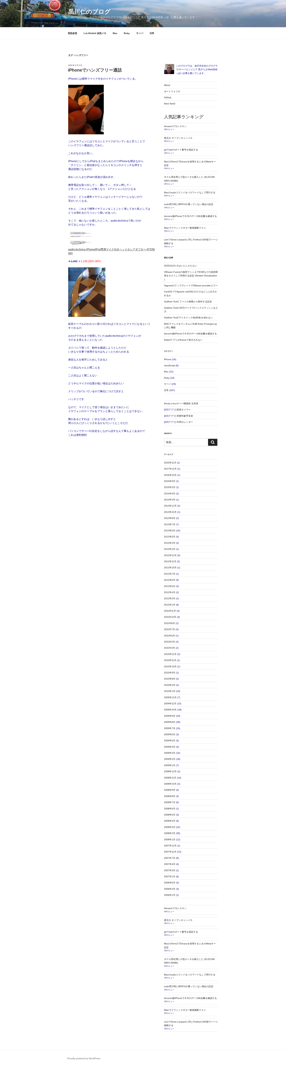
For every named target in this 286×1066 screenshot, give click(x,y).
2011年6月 (169, 635)
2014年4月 (169, 493)
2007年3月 (169, 870)
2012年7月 (169, 573)
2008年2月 (169, 833)
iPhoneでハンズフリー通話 (95, 70)
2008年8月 (169, 796)
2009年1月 (169, 765)
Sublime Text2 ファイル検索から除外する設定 (188, 301)
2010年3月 (169, 685)
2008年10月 (170, 783)
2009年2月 (169, 759)
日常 (152, 33)
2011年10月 (170, 617)
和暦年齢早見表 (185, 416)
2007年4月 (169, 864)
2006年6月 (169, 882)
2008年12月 (170, 771)
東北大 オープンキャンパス (178, 138)
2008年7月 (169, 802)
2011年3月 (169, 648)
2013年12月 (170, 505)
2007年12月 (170, 845)
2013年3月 (169, 543)
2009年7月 (169, 728)
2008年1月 (169, 839)
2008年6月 (169, 808)
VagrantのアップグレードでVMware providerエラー (191, 285)
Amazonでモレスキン (175, 126)
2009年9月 (169, 716)
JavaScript (169, 365)
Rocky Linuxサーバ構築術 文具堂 (181, 403)
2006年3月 (169, 889)
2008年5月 (169, 814)
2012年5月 (169, 586)
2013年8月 (169, 518)
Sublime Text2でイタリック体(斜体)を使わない (188, 317)
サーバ (139, 33)
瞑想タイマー (184, 409)
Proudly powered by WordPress (83, 1058)
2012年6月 (169, 580)
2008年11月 (170, 777)
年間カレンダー (185, 422)
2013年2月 (169, 549)
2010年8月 (169, 678)
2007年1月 (169, 876)
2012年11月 (170, 561)
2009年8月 (169, 722)
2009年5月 (169, 740)
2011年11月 (170, 610)
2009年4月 (169, 746)
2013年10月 (170, 512)
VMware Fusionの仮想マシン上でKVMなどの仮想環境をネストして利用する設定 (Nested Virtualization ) (191, 276)
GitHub (167, 97)
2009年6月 (169, 734)
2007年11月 (170, 851)
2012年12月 (170, 555)
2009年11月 (170, 703)
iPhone (167, 359)
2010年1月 (169, 691)
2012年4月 (169, 592)
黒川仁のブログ (89, 11)
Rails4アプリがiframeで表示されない (183, 340)
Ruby (127, 33)
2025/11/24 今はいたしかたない (180, 265)
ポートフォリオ (172, 91)
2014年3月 (169, 499)
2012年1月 (169, 604)
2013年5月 (169, 536)
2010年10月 (170, 666)
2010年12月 (170, 654)
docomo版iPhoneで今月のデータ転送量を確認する (190, 216)
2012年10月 (170, 567)
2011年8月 (169, 623)
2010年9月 (169, 672)
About (167, 85)
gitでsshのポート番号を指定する (181, 149)
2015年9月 (169, 481)
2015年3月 (169, 487)
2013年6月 (169, 530)
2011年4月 (169, 641)
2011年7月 (169, 629)
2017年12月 (170, 468)
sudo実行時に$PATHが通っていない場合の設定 (188, 204)
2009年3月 (169, 753)
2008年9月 (169, 790)
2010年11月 (170, 660)
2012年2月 (169, 598)
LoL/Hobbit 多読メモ (95, 33)
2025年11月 (170, 462)
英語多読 (72, 33)
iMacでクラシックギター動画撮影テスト (185, 228)
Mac (115, 33)
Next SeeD (169, 103)
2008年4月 (169, 820)
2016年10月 (170, 475)
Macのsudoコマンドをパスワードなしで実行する (189, 192)
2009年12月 (170, 697)
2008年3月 (169, 827)
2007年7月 (169, 858)
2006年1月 (169, 895)
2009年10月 (170, 709)
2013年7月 (169, 524)
